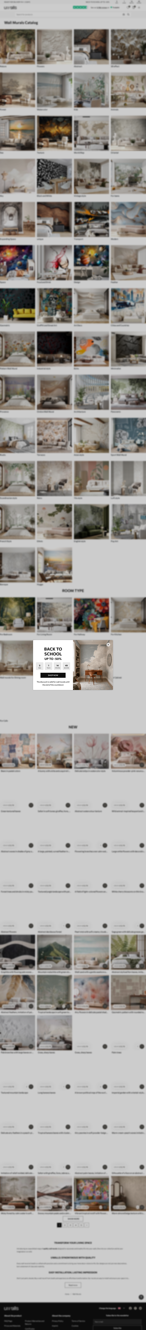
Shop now (53, 675)
